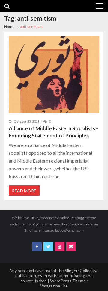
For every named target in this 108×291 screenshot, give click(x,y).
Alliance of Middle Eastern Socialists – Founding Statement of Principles (54, 132)
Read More (24, 190)
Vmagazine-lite (54, 285)
